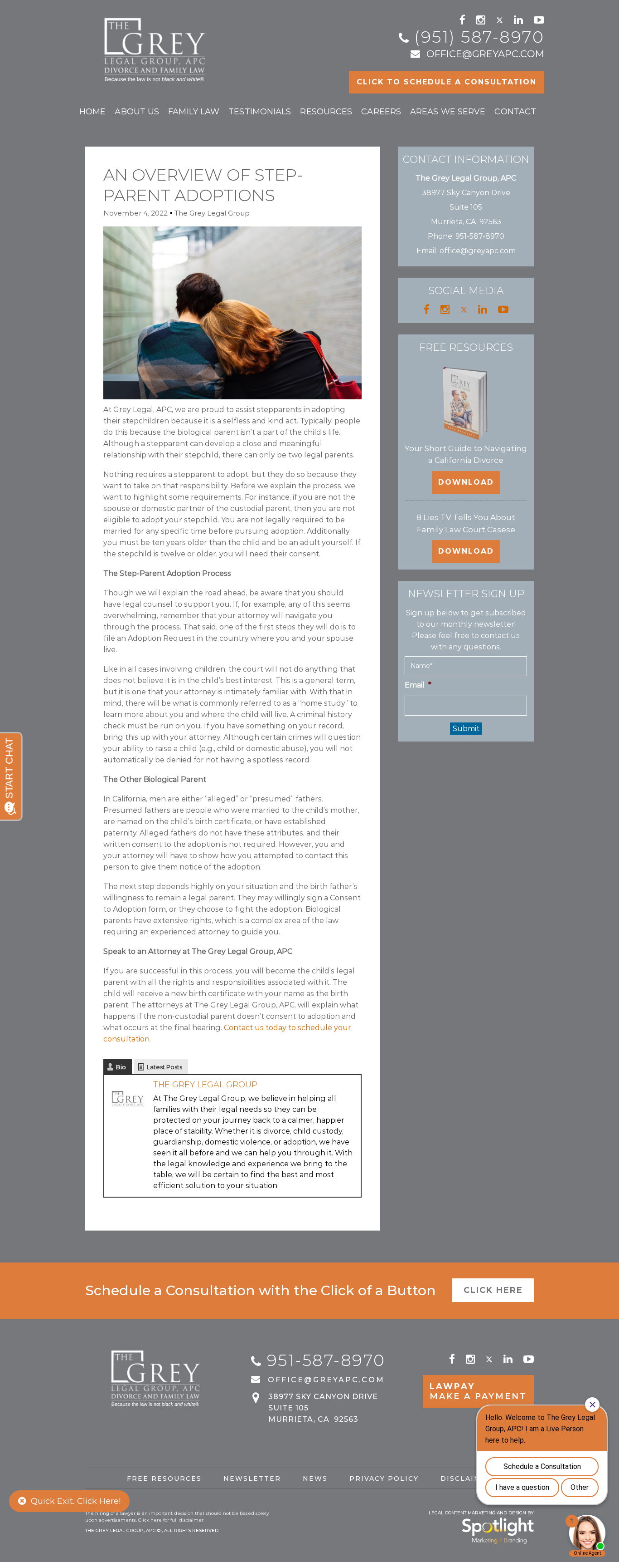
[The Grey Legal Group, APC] (156, 45)
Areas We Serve (447, 112)
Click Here (493, 1290)
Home (92, 112)
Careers (381, 112)
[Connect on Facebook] (462, 20)
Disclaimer (466, 1478)
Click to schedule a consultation (447, 82)
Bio (121, 1067)
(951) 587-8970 (479, 37)
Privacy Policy (384, 1478)
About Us (137, 112)
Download (466, 482)
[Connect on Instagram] (480, 20)
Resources (326, 112)
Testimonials (259, 112)
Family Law (193, 112)
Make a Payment (478, 1391)
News (315, 1478)
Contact (515, 112)
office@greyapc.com (485, 53)
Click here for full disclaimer (170, 1520)
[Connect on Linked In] (518, 20)
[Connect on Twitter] (499, 20)
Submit (466, 728)
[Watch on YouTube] (539, 20)
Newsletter (252, 1478)
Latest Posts (164, 1067)
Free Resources (164, 1478)
